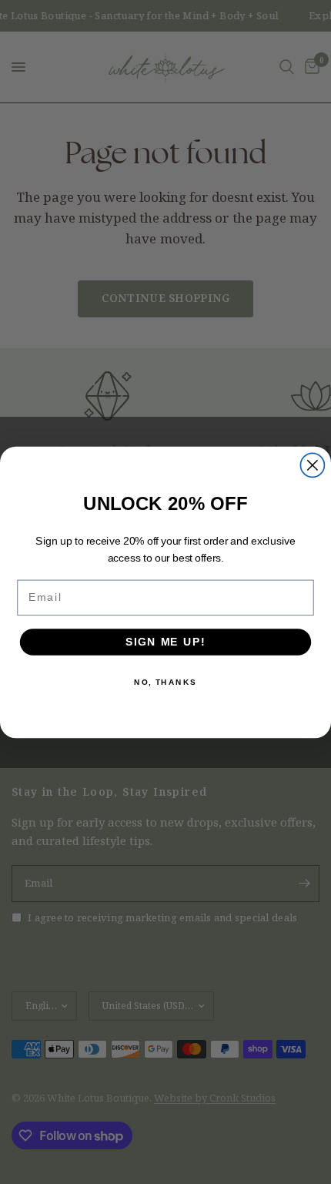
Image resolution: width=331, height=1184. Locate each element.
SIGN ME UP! (165, 641)
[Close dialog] (312, 465)
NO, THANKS (165, 681)
